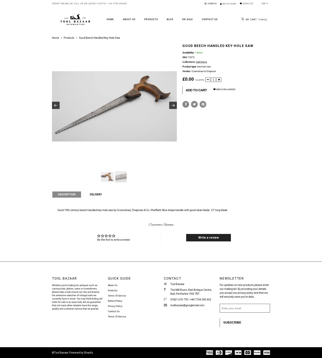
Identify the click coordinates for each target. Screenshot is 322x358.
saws (78, 288)
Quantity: (200, 80)
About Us (129, 19)
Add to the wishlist (225, 89)
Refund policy (115, 301)
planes (70, 288)
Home (110, 19)
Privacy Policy (115, 306)
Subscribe (232, 322)
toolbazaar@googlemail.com (187, 305)
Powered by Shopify (81, 352)
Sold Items (201, 62)
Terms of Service (117, 295)
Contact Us (210, 19)
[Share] (185, 104)
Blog (170, 19)
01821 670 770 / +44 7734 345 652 (190, 299)
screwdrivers (90, 288)
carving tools (58, 288)
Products (151, 19)
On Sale (187, 19)
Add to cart (196, 90)
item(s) (256, 19)
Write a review (208, 237)
